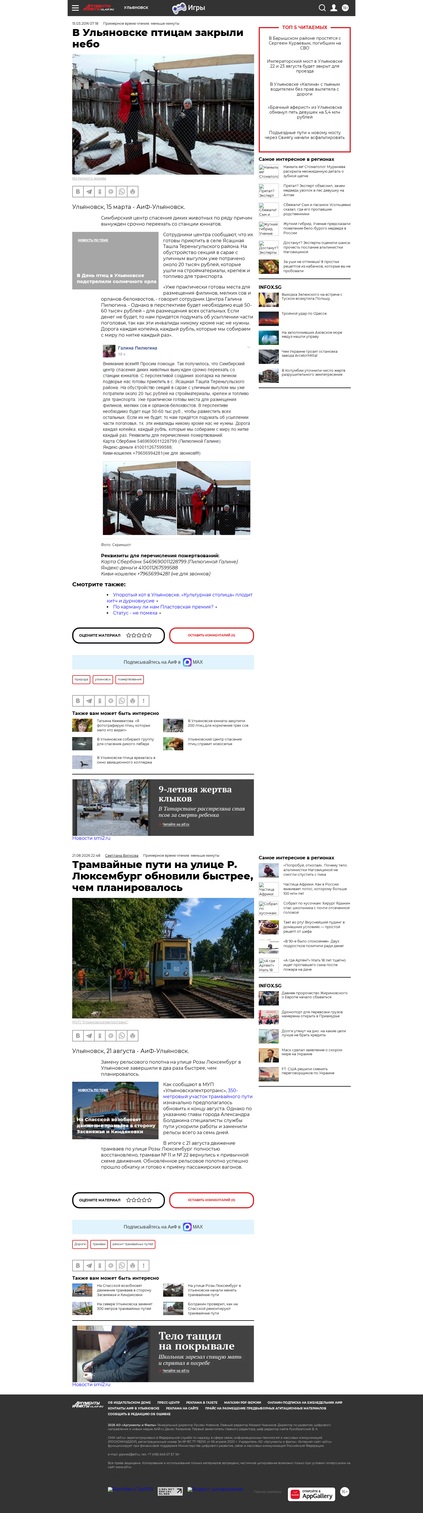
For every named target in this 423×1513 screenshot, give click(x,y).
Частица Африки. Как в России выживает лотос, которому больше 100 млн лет (315, 889)
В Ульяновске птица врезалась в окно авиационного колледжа (126, 759)
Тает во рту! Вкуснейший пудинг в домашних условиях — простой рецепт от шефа (314, 927)
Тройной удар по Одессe (304, 314)
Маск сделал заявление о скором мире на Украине (312, 1052)
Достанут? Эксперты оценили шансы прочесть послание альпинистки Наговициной (316, 247)
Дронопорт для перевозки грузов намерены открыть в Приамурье (312, 1014)
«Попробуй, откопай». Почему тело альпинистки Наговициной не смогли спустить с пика (315, 870)
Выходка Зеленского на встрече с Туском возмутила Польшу (312, 297)
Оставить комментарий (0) (211, 635)
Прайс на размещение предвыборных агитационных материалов (265, 1408)
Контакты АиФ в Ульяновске (133, 1408)
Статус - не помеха (135, 613)
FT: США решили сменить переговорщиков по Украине (308, 1071)
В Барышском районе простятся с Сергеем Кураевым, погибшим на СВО (305, 43)
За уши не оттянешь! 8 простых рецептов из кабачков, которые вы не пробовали (316, 266)
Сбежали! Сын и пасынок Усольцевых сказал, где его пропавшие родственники (317, 209)
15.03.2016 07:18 (85, 23)
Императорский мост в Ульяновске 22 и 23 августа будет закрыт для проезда (305, 66)
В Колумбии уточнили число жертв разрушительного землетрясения (313, 373)
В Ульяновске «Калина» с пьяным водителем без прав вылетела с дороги (305, 89)
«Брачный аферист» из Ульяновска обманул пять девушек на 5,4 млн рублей (305, 112)
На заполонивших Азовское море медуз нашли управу (312, 335)
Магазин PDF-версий (242, 1403)
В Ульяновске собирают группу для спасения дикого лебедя (125, 741)
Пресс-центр (168, 1403)
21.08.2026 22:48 (86, 855)
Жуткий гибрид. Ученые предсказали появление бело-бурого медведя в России (316, 228)
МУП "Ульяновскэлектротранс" (100, 1022)
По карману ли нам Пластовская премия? (163, 607)
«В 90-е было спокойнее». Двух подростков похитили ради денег (313, 943)
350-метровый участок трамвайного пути (208, 1093)
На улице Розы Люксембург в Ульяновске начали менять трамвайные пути (214, 1290)
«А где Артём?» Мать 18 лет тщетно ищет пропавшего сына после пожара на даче (314, 965)
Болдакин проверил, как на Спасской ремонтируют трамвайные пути (213, 1308)
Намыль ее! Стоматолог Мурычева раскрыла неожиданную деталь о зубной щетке (314, 171)
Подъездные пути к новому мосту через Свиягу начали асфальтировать (305, 135)
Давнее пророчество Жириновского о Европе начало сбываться (315, 995)
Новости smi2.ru (91, 838)
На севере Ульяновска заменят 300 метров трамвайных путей (125, 1306)
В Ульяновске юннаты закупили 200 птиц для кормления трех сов (218, 723)
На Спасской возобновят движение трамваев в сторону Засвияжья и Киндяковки (124, 1290)
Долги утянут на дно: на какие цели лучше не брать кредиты (314, 1033)
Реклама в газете (202, 1403)
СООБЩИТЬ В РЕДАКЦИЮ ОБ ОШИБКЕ (139, 1414)
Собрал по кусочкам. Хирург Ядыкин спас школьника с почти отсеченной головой (316, 908)
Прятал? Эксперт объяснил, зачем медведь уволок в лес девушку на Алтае (314, 190)
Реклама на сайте (182, 1408)
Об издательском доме (129, 1403)
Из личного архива (89, 178)
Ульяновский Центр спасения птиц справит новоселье (215, 741)
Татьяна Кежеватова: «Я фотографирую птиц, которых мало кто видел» (123, 725)
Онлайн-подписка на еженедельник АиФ (305, 1403)
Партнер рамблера (267, 1491)
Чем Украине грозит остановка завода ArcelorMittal (310, 354)
